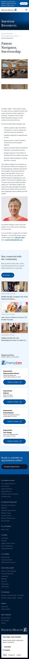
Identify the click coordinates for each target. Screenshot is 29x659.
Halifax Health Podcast (8, 562)
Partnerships (5, 584)
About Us (4, 581)
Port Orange (5, 620)
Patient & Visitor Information (9, 494)
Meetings (4, 579)
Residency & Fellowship (8, 505)
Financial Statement (7, 573)
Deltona (3, 623)
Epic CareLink (5, 521)
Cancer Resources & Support (10, 36)
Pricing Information (7, 548)
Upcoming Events (6, 560)
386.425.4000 (5, 609)
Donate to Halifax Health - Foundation (12, 595)
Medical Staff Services (8, 518)
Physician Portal (6, 515)
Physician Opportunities (8, 510)
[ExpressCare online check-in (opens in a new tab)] (11, 362)
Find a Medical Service (8, 483)
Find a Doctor (5, 486)
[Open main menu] (26, 10)
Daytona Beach (5, 618)
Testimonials (5, 586)
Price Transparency (7, 546)
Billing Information (6, 489)
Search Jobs (5, 529)
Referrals (4, 508)
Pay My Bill (4, 538)
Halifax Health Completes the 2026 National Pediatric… (14, 298)
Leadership (4, 576)
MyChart (23, 3)
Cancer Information (7, 33)
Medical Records (6, 491)
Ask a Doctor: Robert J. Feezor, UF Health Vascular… (14, 319)
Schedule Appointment (11, 466)
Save (4, 655)
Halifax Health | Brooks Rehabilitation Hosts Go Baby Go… (14, 339)
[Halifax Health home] (9, 9)
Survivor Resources (7, 38)
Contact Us (4, 606)
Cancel (19, 655)
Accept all (11, 655)
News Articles (5, 557)
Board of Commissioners (8, 571)
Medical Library (6, 513)
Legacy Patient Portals (8, 543)
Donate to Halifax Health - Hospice (11, 598)
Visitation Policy (6, 496)
